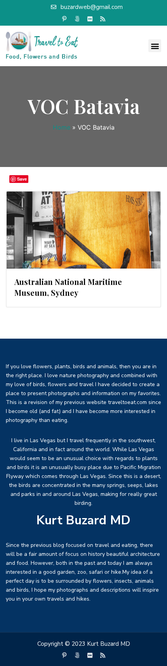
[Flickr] (90, 19)
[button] (154, 45)
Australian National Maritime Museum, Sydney (68, 287)
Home (61, 127)
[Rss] (102, 19)
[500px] (77, 19)
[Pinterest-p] (64, 19)
